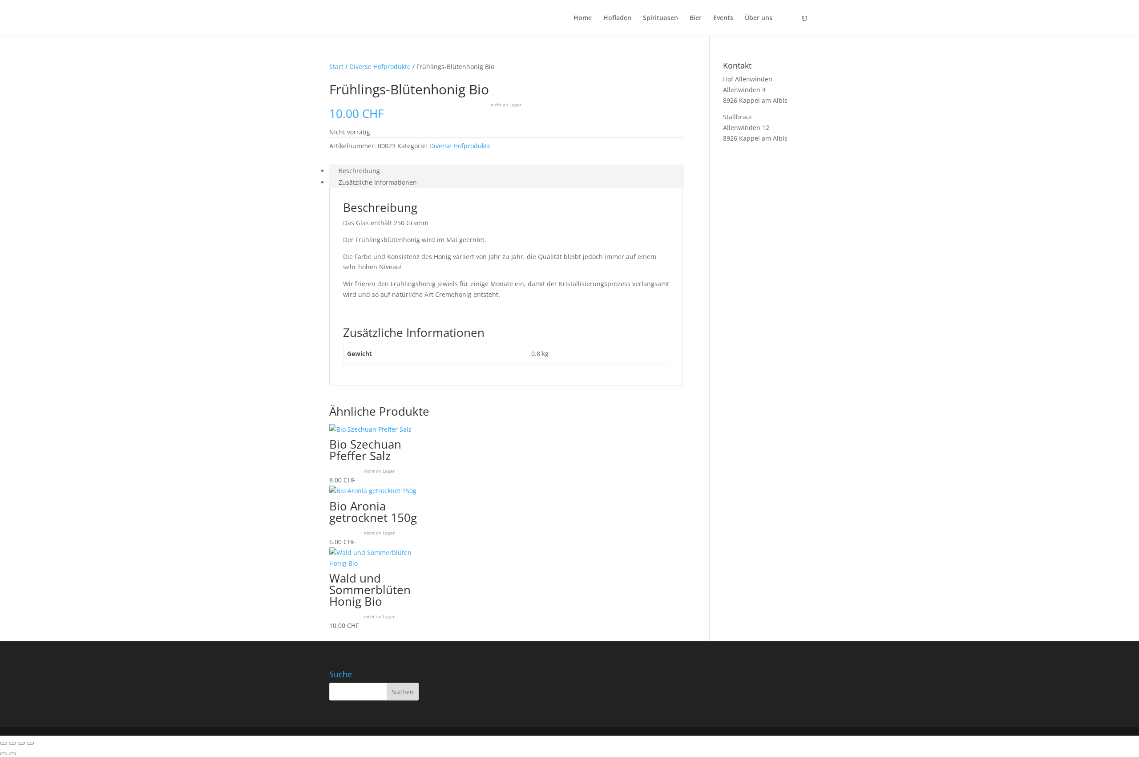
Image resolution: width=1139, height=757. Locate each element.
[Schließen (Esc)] (30, 743)
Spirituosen (660, 18)
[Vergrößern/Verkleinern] (3, 743)
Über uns (758, 18)
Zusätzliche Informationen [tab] (378, 182)
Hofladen (617, 18)
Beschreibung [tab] (359, 170)
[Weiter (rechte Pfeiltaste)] (12, 754)
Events (723, 18)
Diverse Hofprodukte (380, 66)
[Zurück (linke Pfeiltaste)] (3, 754)
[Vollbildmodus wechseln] (12, 743)
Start (336, 66)
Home (583, 18)
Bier (696, 18)
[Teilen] (21, 743)
